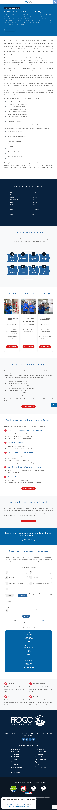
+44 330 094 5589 (28, 647)
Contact (54, 406)
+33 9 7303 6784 (28, 651)
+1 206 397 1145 (28, 634)
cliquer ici (46, 562)
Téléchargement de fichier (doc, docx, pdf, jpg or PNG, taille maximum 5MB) (40, 595)
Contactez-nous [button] (29, 539)
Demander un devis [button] (29, 406)
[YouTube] (33, 739)
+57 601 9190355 (28, 643)
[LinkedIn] (30, 739)
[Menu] (2, 2)
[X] (26, 739)
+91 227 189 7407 (28, 664)
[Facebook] (23, 739)
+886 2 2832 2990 (28, 669)
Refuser (29, 804)
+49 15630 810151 (28, 656)
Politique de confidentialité (28, 797)
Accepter (23, 804)
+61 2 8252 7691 (28, 660)
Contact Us (11, 30)
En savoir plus (12, 346)
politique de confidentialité (38, 621)
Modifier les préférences (13, 804)
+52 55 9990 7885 (28, 638)
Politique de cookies (39, 797)
